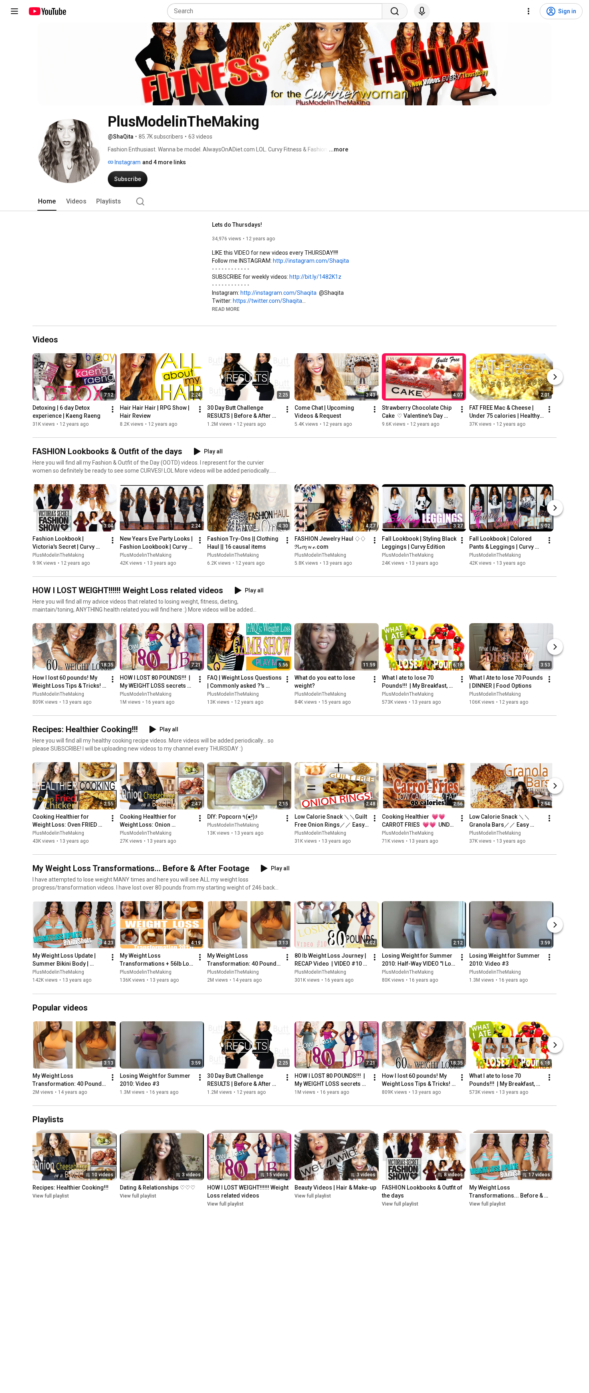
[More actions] (113, 409)
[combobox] (277, 11)
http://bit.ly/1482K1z (315, 277)
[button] (226, 309)
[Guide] (14, 11)
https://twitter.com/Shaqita (267, 301)
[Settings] (528, 11)
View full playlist (50, 1196)
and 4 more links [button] (164, 162)
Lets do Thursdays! (237, 224)
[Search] (394, 11)
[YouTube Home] (47, 11)
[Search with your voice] (422, 11)
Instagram (127, 162)
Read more (226, 309)
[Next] (555, 377)
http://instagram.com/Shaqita (311, 261)
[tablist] (294, 201)
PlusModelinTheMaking (58, 555)
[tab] (46, 201)
